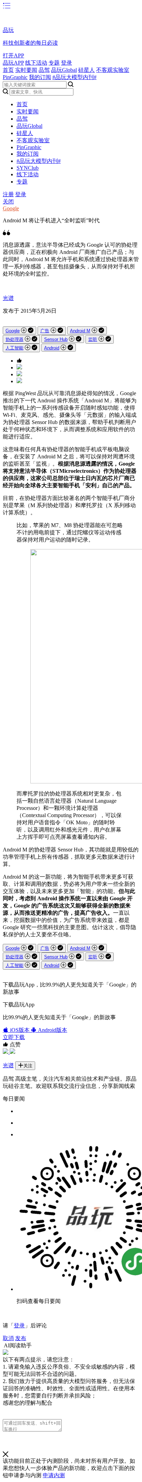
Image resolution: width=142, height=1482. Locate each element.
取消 (8, 1338)
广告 (44, 330)
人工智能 (14, 347)
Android (51, 347)
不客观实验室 (112, 70)
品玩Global (64, 70)
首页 (8, 70)
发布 (20, 1338)
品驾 (44, 70)
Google (11, 208)
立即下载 (14, 1037)
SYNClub (28, 168)
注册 (8, 194)
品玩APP (13, 63)
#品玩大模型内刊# (74, 77)
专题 (54, 63)
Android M (80, 330)
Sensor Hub (56, 339)
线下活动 (36, 63)
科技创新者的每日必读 (30, 43)
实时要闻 (26, 70)
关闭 (8, 201)
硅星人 (86, 70)
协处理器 (14, 339)
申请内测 (54, 1475)
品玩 (8, 30)
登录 (66, 63)
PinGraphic (15, 77)
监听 (92, 339)
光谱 (8, 298)
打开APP (13, 55)
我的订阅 (40, 77)
